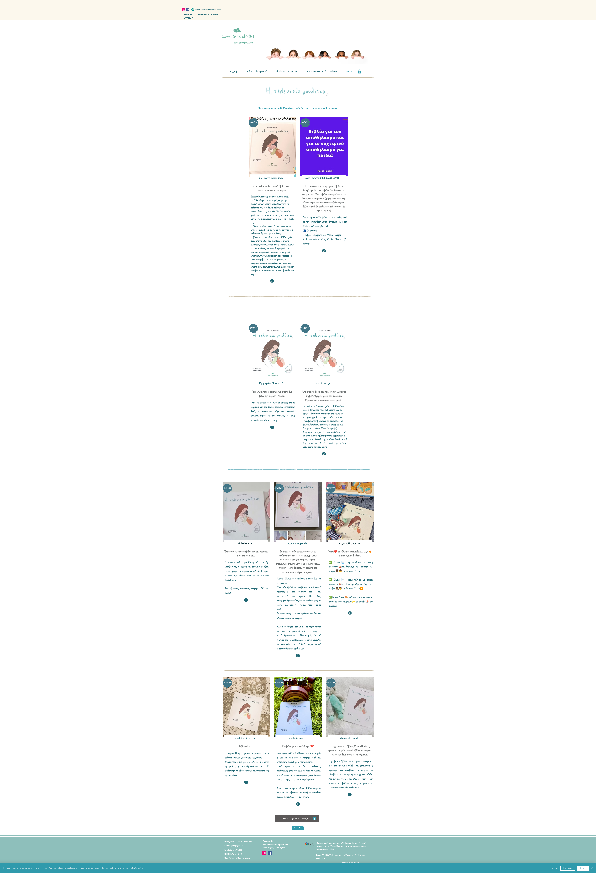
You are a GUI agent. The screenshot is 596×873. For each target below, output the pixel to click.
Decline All (568, 868)
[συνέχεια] (272, 280)
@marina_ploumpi (253, 753)
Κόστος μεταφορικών (233, 845)
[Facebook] (187, 9)
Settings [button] (554, 868)
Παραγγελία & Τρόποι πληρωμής (238, 841)
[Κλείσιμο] (592, 868)
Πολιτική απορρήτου (136, 868)
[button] (359, 71)
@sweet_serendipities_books (247, 757)
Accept (583, 868)
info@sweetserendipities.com (208, 9)
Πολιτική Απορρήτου (233, 853)
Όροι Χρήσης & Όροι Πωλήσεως (237, 857)
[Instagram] (183, 9)
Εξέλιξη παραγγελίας (233, 849)
